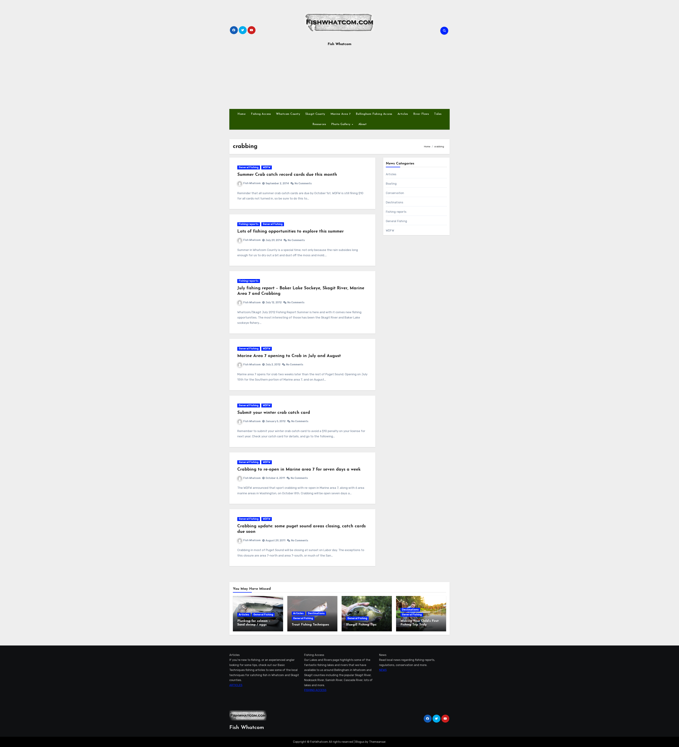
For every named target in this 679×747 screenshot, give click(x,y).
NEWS (383, 670)
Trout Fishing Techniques (310, 624)
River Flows (421, 114)
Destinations (394, 202)
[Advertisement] (339, 79)
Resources (319, 124)
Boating (391, 183)
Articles (402, 114)
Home (241, 114)
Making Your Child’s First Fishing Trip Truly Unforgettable (420, 624)
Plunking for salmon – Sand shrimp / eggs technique (253, 624)
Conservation (395, 193)
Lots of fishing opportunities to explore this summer (290, 231)
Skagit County (315, 114)
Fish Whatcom (339, 44)
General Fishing (249, 167)
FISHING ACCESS (315, 690)
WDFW (266, 167)
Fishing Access (261, 114)
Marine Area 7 (340, 114)
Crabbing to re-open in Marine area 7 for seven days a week (299, 469)
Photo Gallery (341, 124)
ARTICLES (235, 685)
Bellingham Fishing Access (374, 114)
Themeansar (377, 741)
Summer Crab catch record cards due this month (287, 175)
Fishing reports (249, 224)
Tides (438, 114)
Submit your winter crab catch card (273, 413)
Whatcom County (288, 114)
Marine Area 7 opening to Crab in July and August (289, 356)
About (362, 124)
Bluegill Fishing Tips (361, 624)
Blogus (359, 741)
